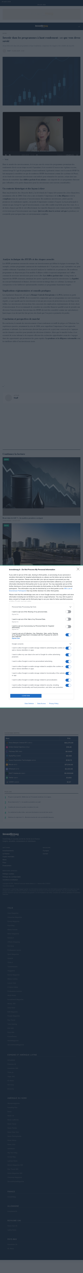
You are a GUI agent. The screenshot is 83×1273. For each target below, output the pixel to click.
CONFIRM (26, 696)
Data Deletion (29, 703)
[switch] (68, 611)
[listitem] (41, 607)
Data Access (41, 703)
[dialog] (41, 637)
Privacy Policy (53, 703)
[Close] (79, 570)
